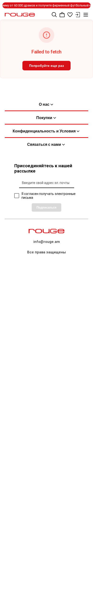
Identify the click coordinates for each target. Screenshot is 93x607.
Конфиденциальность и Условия (44, 131)
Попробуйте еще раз (46, 66)
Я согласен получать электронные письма (48, 195)
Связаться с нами (44, 144)
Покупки (44, 118)
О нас (44, 104)
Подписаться (46, 207)
